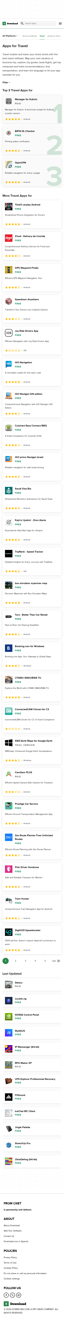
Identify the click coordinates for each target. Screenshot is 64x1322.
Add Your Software (13, 1230)
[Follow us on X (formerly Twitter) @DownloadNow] (12, 1294)
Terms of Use (10, 1262)
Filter (5, 82)
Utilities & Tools (53, 36)
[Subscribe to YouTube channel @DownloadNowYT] (18, 1294)
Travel (42, 36)
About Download (12, 1225)
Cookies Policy (11, 1268)
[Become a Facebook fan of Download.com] (6, 1294)
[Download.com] (10, 23)
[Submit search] (22, 23)
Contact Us (9, 1236)
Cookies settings (12, 1278)
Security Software (30, 36)
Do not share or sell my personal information (25, 1273)
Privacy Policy (10, 1257)
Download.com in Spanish (16, 1241)
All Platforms (9, 36)
